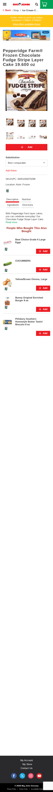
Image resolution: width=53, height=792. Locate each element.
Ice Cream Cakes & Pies (35, 10)
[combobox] (26, 163)
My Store (27, 764)
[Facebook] (14, 776)
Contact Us (27, 768)
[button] (25, 36)
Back (8, 10)
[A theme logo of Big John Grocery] (21, 4)
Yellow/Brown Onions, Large (31, 279)
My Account (26, 760)
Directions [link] (27, 205)
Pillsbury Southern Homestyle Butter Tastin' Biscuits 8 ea (29, 322)
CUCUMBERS (23, 260)
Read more (11, 222)
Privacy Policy (11, 789)
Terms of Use (23, 789)
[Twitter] (22, 776)
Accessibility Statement (38, 789)
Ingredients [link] (13, 205)
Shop (16, 10)
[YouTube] (31, 776)
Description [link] (12, 199)
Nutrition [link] (26, 199)
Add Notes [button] (11, 170)
